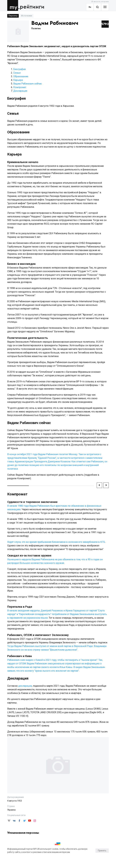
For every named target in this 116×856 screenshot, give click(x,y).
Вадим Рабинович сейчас (27, 83)
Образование (20, 76)
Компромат (19, 87)
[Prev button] (99, 485)
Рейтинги (32, 7)
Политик (36, 28)
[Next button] (106, 485)
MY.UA (13, 5)
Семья (17, 72)
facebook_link (19, 821)
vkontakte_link (14, 821)
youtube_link (29, 821)
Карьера (18, 80)
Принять (102, 850)
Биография (19, 69)
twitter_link (24, 821)
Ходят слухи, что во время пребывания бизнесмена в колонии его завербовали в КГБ (56, 542)
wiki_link (9, 821)
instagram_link (35, 821)
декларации (25, 685)
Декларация (20, 90)
